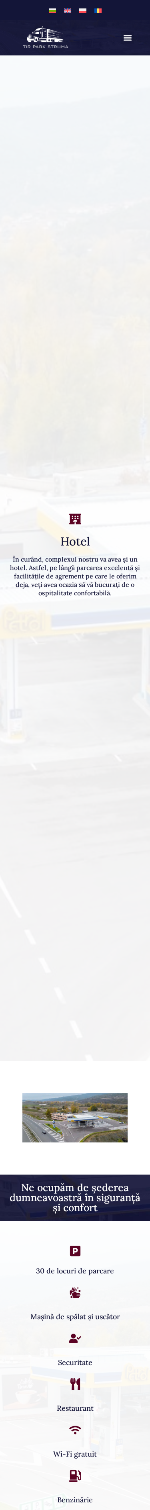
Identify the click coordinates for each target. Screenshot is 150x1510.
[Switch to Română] (98, 10)
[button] (127, 37)
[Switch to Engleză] (67, 10)
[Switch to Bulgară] (52, 10)
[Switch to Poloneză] (82, 10)
